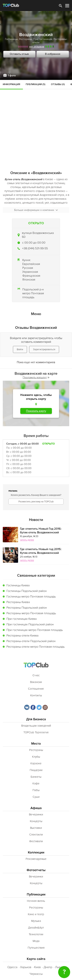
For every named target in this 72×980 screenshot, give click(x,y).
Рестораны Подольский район (26, 608)
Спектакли (36, 834)
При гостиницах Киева (21, 619)
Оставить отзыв (19, 54)
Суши (36, 796)
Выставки (36, 827)
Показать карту (36, 411)
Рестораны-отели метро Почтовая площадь (35, 647)
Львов (59, 967)
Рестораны (25, 39)
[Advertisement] (36, 118)
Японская (28, 279)
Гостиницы (11, 39)
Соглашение (36, 688)
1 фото (12, 75)
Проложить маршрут (35, 377)
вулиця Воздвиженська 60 (38, 235)
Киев (37, 967)
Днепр (48, 967)
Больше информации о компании (34, 210)
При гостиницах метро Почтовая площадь (34, 630)
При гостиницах (42, 39)
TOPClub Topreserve (36, 732)
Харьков (25, 967)
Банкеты (36, 776)
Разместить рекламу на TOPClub (36, 501)
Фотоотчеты (36, 870)
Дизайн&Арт (36, 927)
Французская (31, 276)
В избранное (52, 54)
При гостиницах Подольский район (30, 624)
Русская (27, 268)
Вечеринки (36, 814)
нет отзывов (36, 46)
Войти (20, 349)
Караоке (36, 763)
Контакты (36, 695)
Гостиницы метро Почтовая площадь (31, 596)
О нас (36, 675)
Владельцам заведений (36, 725)
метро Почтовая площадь (33, 295)
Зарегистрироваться (44, 349)
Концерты (36, 821)
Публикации (36, 894)
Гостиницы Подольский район (26, 591)
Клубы (36, 756)
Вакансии (36, 682)
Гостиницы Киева (18, 585)
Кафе (36, 783)
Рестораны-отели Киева (22, 635)
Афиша (36, 808)
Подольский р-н (33, 289)
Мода (36, 940)
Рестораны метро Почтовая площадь (31, 613)
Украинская (30, 272)
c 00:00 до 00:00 (33, 242)
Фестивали (36, 841)
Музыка (36, 920)
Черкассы (36, 974)
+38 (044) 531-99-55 (35, 248)
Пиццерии (36, 770)
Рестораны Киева (18, 602)
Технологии (36, 934)
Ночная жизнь (36, 900)
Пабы (36, 790)
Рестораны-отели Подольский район (31, 641)
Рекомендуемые (36, 858)
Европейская (31, 264)
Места (36, 744)
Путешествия (36, 947)
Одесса (12, 967)
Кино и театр (36, 914)
